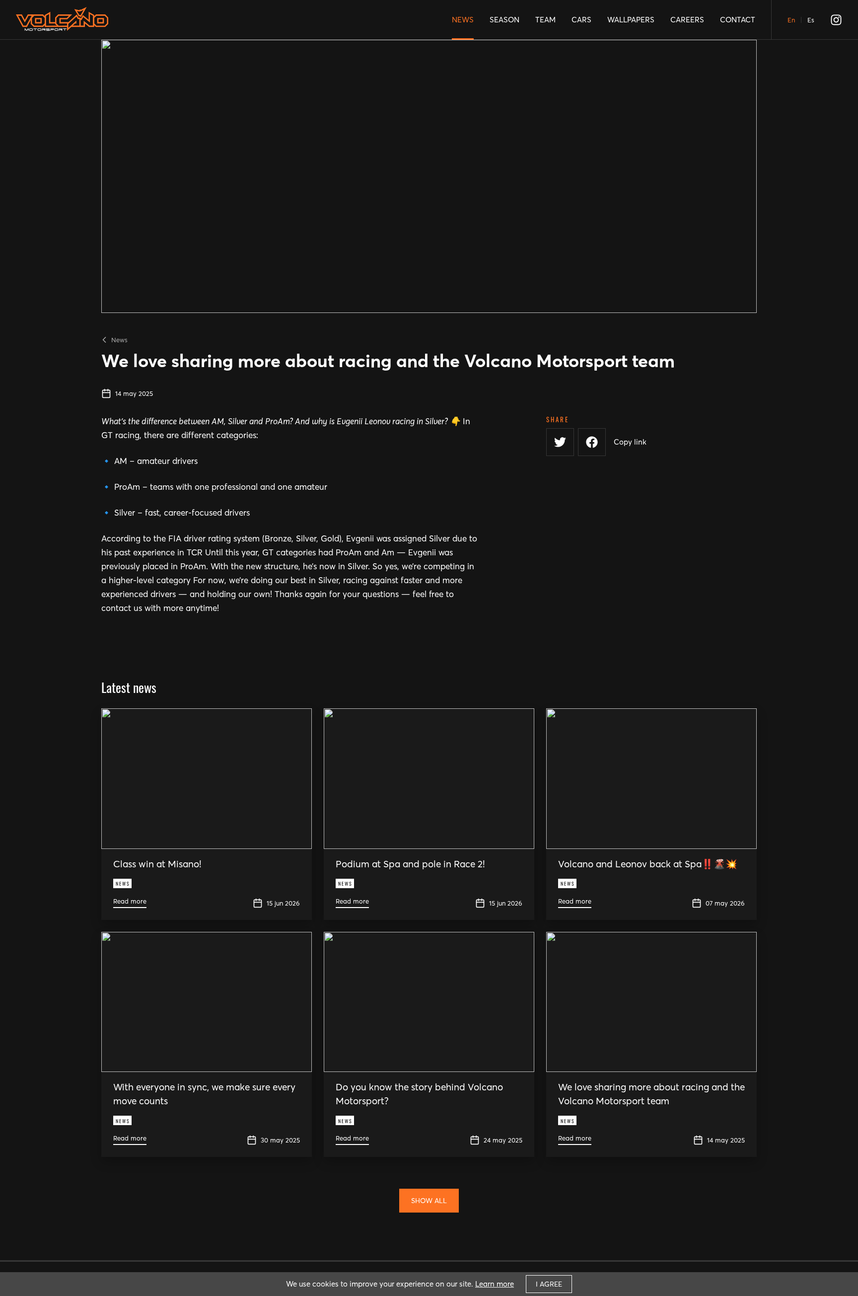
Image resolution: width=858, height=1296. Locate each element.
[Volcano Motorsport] (62, 23)
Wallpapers (630, 19)
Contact (737, 19)
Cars (581, 19)
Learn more (494, 1284)
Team (545, 19)
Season (504, 19)
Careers (687, 19)
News (463, 19)
